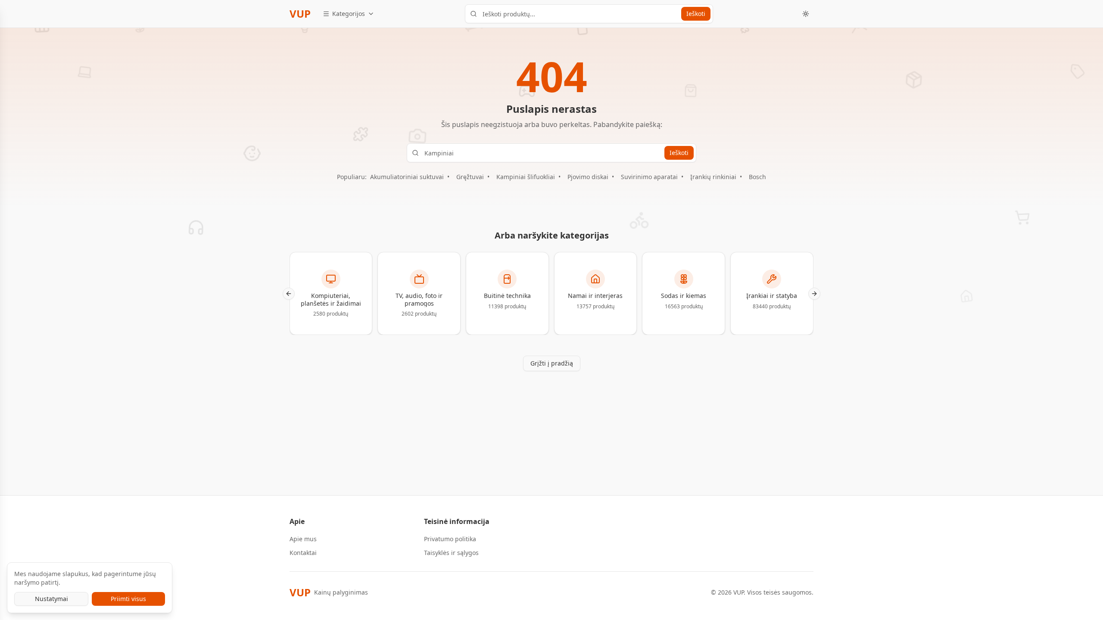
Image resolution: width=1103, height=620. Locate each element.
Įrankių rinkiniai (713, 177)
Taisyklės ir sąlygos (451, 553)
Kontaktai (303, 553)
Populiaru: (352, 177)
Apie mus (303, 539)
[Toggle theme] (805, 14)
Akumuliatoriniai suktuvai (407, 177)
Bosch (757, 177)
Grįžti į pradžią (551, 363)
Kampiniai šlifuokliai (525, 177)
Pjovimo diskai (587, 177)
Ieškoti (695, 13)
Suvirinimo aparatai (649, 177)
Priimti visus (128, 599)
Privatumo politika (450, 539)
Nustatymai (51, 599)
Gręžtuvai (470, 177)
